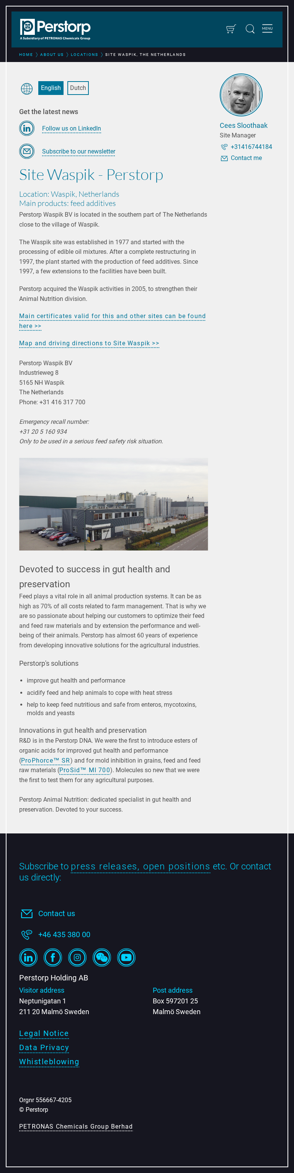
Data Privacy (44, 1047)
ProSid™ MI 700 (84, 770)
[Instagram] (77, 957)
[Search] (250, 29)
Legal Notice (44, 1033)
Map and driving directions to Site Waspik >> (89, 343)
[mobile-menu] (267, 29)
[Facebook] (53, 957)
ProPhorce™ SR (45, 760)
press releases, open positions (141, 866)
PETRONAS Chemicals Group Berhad (76, 1126)
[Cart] (231, 29)
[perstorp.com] (59, 30)
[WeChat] (102, 957)
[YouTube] (126, 957)
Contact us (56, 913)
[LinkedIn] (28, 957)
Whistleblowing (49, 1061)
